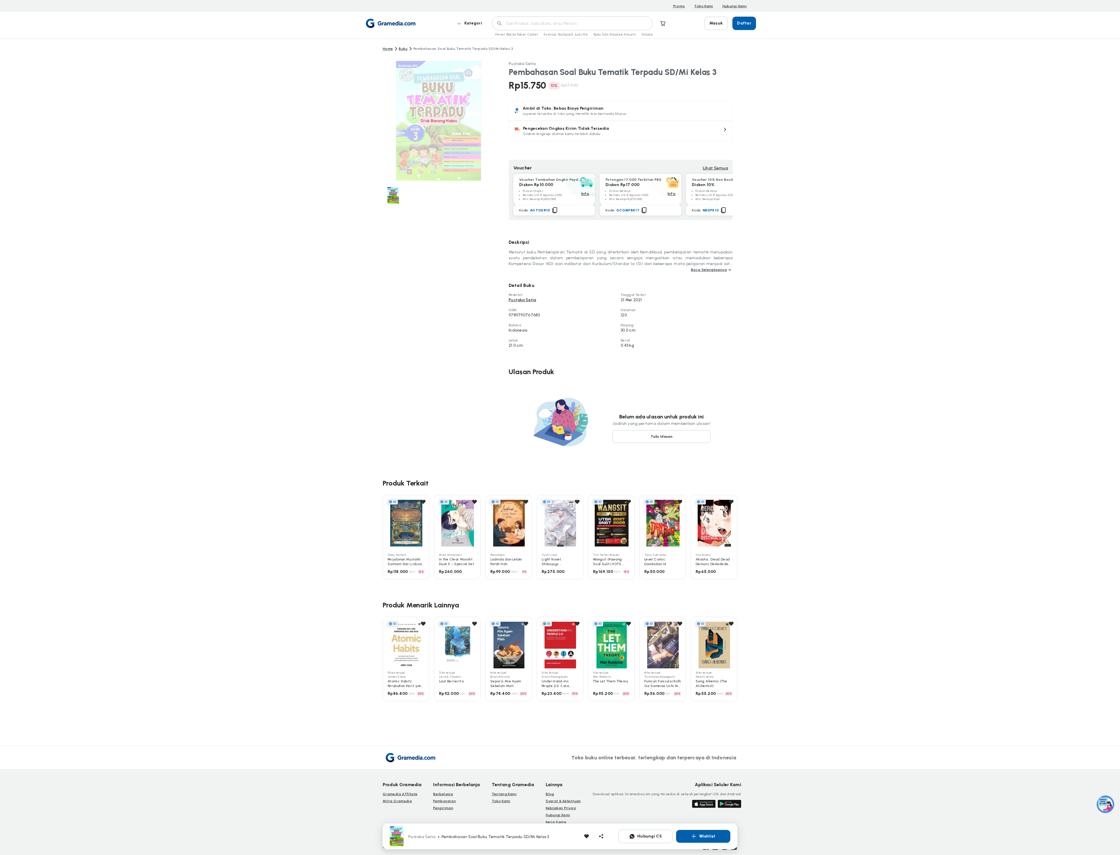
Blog (550, 794)
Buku (403, 49)
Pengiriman (443, 808)
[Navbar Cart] (663, 23)
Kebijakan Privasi (561, 808)
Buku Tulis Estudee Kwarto (615, 34)
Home (388, 49)
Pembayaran (444, 801)
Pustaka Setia (522, 63)
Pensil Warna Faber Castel (516, 34)
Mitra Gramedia (397, 801)
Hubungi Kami (734, 6)
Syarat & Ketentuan (563, 801)
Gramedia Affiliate (400, 794)
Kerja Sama (556, 822)
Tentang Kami (504, 794)
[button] (620, 131)
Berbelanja (443, 794)
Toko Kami (703, 6)
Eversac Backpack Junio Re (566, 34)
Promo (679, 6)
